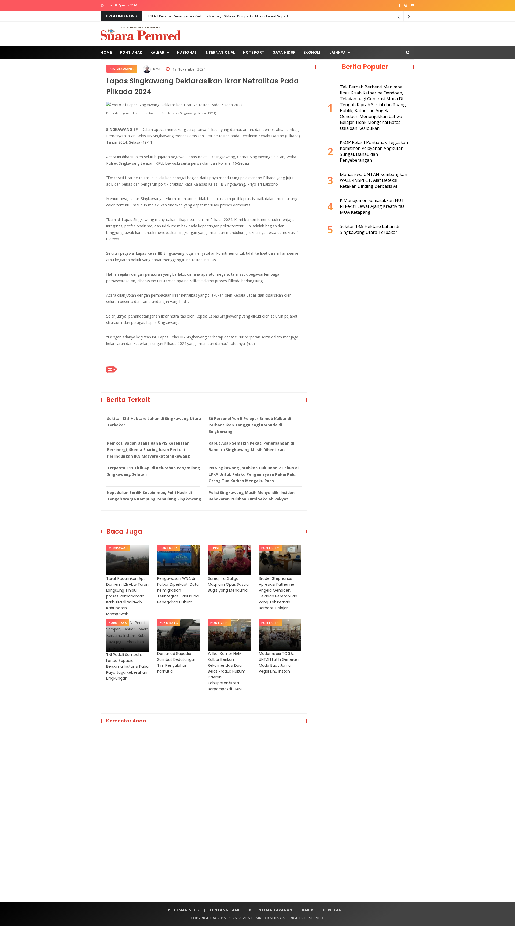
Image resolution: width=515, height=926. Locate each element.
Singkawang (122, 69)
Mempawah (118, 548)
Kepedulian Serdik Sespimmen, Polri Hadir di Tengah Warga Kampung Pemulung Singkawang (154, 495)
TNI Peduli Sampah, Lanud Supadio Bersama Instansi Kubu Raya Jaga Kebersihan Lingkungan (127, 666)
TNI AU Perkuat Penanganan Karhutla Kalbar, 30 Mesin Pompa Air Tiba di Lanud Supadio (219, 16)
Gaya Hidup (284, 52)
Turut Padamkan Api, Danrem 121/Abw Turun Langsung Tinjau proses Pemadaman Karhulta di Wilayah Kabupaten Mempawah (127, 596)
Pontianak (131, 52)
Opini (214, 548)
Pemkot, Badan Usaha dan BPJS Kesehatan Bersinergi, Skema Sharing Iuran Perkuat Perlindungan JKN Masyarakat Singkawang (148, 450)
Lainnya (338, 52)
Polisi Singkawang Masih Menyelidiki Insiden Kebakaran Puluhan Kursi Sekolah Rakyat (252, 495)
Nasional (186, 52)
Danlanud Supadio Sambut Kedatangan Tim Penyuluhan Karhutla (176, 662)
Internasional (219, 52)
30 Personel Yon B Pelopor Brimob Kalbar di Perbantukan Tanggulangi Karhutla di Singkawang (250, 425)
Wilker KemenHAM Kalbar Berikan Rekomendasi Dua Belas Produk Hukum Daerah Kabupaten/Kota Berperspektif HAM (226, 671)
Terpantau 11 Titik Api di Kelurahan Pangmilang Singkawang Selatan (153, 471)
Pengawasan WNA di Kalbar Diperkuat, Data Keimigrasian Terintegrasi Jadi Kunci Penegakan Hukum (178, 590)
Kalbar (157, 52)
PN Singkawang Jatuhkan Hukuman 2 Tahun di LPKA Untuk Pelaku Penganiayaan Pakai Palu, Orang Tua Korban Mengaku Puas (254, 474)
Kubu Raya (118, 623)
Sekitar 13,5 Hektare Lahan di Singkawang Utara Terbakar (154, 421)
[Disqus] (203, 807)
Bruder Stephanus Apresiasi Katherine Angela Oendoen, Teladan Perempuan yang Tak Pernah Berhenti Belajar (278, 593)
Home (106, 52)
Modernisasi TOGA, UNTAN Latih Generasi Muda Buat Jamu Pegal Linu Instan (279, 662)
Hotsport (253, 52)
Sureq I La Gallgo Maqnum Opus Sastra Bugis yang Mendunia (228, 584)
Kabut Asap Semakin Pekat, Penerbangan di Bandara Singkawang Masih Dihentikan (251, 446)
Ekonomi (313, 52)
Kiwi (156, 69)
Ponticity (169, 548)
